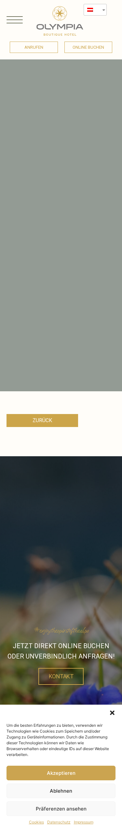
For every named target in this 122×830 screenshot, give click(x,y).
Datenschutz (59, 822)
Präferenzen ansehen (61, 809)
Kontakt (61, 676)
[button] (112, 713)
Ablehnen (61, 791)
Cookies (36, 822)
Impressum (83, 822)
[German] (93, 9)
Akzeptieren (61, 773)
